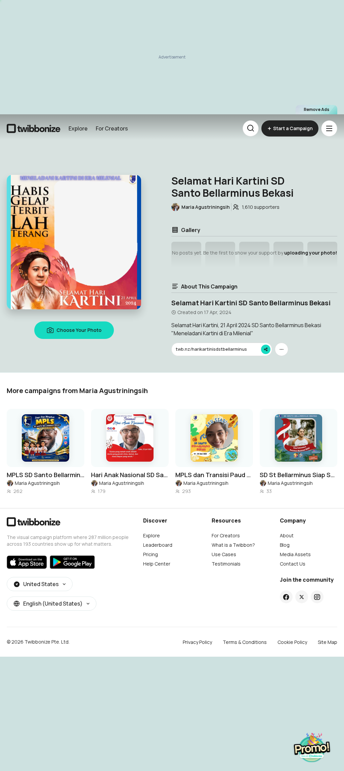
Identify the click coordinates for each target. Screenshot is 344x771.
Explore (78, 128)
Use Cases (224, 554)
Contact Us (292, 564)
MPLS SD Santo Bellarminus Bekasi (45, 474)
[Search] (251, 128)
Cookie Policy (292, 642)
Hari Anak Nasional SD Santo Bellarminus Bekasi (130, 474)
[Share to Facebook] (286, 597)
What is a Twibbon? (233, 545)
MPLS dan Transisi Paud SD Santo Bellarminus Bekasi (214, 474)
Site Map (327, 642)
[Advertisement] (172, 57)
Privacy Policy (197, 642)
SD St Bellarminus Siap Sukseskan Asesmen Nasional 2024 (298, 474)
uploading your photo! (310, 252)
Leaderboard (157, 545)
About (287, 535)
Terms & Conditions (245, 642)
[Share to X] (301, 597)
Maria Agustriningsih (37, 483)
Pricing (150, 554)
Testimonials (226, 564)
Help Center (156, 564)
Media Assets (295, 554)
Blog (285, 545)
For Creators (112, 128)
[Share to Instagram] (316, 597)
